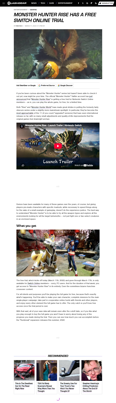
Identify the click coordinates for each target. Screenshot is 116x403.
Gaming (33, 10)
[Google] (87, 3)
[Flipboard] (91, 3)
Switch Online (34, 283)
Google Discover (66, 85)
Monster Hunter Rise (41, 99)
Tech (43, 3)
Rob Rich (19, 26)
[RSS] (96, 3)
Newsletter (107, 3)
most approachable (24, 113)
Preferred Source (48, 85)
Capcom (96, 274)
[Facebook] (78, 3)
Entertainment (65, 3)
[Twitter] (83, 3)
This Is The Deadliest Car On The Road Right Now (24, 386)
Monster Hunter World (41, 107)
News (33, 3)
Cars (51, 3)
